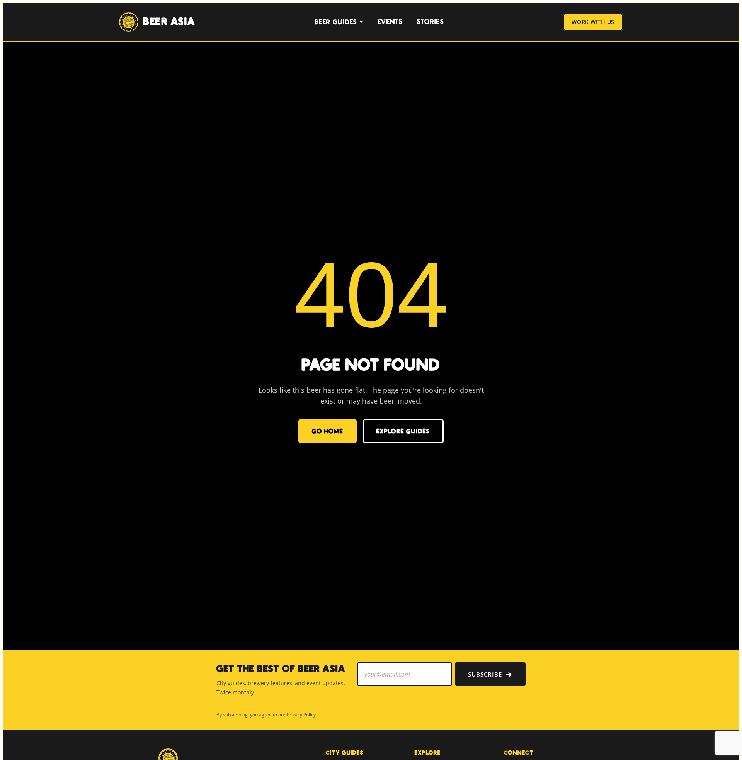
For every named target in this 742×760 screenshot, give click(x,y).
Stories (430, 21)
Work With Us (593, 22)
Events (390, 21)
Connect (519, 753)
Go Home (327, 431)
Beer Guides (336, 22)
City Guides (345, 753)
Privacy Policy (301, 714)
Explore (428, 753)
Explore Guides (403, 431)
